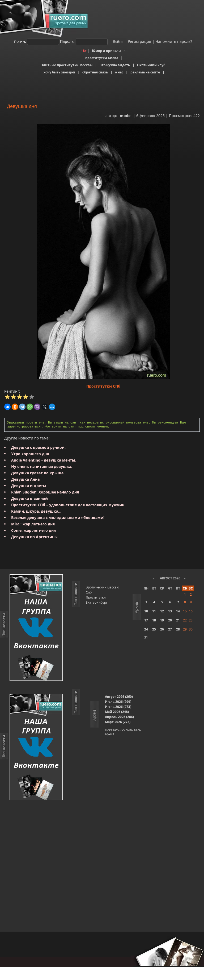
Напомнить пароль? (173, 41)
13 (170, 611)
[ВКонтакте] (7, 407)
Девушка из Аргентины (34, 536)
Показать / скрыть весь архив (123, 732)
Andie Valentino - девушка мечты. (43, 460)
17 (146, 620)
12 (162, 611)
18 (154, 620)
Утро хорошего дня (30, 453)
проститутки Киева (101, 58)
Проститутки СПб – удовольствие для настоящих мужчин (67, 504)
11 (154, 611)
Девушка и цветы (28, 485)
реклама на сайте (145, 72)
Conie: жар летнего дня (33, 530)
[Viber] (37, 407)
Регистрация (139, 41)
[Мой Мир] (52, 407)
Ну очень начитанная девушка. (41, 466)
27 (170, 629)
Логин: (20, 41)
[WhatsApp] (30, 407)
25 (154, 629)
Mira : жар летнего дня (33, 523)
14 (178, 611)
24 (146, 629)
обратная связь (95, 72)
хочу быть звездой (59, 72)
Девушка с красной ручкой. (38, 447)
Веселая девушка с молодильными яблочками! (57, 517)
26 (162, 629)
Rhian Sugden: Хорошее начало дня (45, 492)
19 (162, 620)
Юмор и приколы (106, 50)
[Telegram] (22, 407)
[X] (44, 407)
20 (170, 620)
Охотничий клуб (151, 65)
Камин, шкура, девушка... (36, 511)
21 (178, 620)
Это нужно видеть (115, 65)
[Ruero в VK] (36, 628)
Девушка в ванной (29, 498)
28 (178, 629)
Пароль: (67, 41)
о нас (119, 72)
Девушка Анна (25, 479)
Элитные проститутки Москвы (66, 65)
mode (125, 115)
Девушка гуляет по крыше (37, 472)
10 (146, 611)
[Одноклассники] (15, 407)
